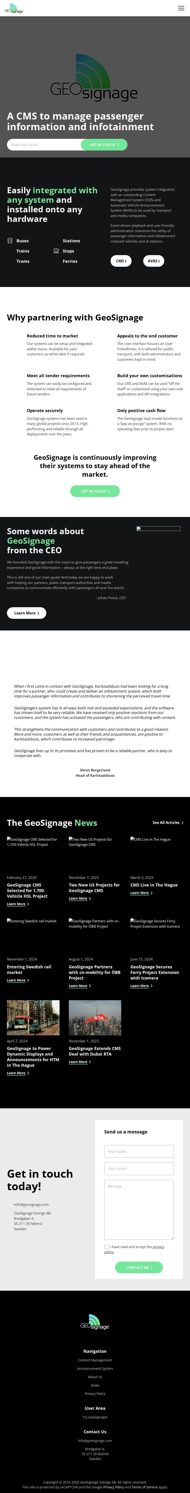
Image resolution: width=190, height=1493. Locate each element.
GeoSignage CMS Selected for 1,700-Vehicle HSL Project (27, 890)
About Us (95, 1377)
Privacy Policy (95, 1393)
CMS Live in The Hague (154, 885)
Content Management (95, 1360)
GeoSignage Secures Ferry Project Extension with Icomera (154, 972)
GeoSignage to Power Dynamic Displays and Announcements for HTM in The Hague (33, 1057)
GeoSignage (31, 540)
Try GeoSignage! (95, 1417)
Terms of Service (145, 1487)
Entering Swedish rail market (29, 969)
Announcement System (95, 1368)
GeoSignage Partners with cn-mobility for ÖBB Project (94, 972)
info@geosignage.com (95, 1440)
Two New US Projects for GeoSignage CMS (94, 887)
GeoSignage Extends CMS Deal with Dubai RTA (95, 1051)
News (85, 822)
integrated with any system (52, 194)
